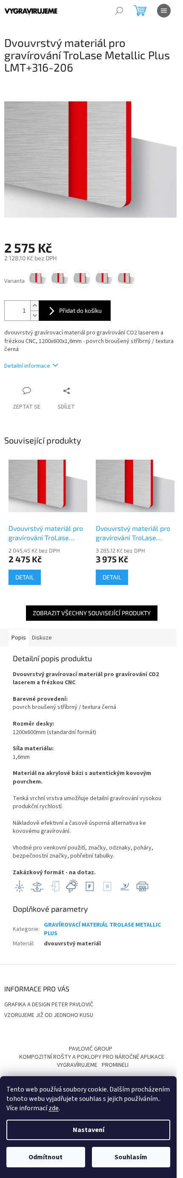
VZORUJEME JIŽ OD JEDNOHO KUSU (48, 1015)
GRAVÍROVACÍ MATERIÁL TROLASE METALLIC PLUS (102, 929)
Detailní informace (27, 366)
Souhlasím (130, 1157)
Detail (24, 577)
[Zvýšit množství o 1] (34, 306)
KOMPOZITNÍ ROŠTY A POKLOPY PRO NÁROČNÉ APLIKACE (91, 1057)
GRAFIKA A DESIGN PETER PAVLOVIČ (48, 1004)
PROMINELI (115, 1065)
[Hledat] (119, 10)
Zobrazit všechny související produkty (92, 612)
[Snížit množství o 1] (34, 315)
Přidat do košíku (80, 310)
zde (54, 1108)
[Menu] (163, 10)
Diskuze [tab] (42, 638)
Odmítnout (46, 1157)
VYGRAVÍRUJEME (77, 1065)
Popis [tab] (18, 638)
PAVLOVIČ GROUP (90, 1049)
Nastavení (88, 1130)
